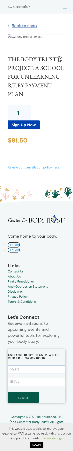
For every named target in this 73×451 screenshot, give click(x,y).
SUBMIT (23, 397)
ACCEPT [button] (36, 444)
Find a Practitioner (21, 281)
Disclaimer (15, 291)
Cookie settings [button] (52, 438)
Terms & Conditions (22, 302)
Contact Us (16, 271)
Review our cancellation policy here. (34, 167)
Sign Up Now (24, 124)
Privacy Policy (18, 297)
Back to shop (24, 25)
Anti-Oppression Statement (28, 286)
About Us (14, 276)
